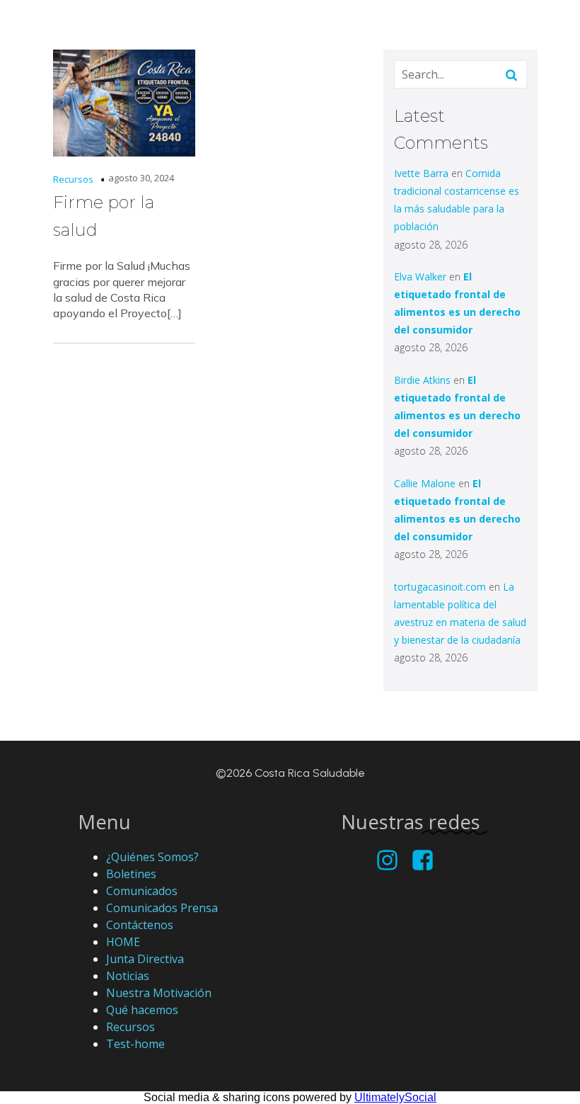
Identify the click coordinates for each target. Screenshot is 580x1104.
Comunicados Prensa (162, 908)
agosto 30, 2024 (141, 177)
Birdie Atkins (422, 380)
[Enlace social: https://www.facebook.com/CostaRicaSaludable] (428, 860)
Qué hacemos (142, 1010)
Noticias (127, 976)
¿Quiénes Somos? (152, 857)
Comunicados (142, 891)
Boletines (131, 874)
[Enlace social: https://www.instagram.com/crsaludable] (392, 860)
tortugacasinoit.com (440, 586)
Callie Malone (425, 483)
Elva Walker (420, 276)
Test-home (135, 1044)
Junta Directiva (145, 959)
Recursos (73, 179)
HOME (123, 942)
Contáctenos (139, 925)
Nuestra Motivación (158, 993)
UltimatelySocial (395, 1097)
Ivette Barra (421, 173)
